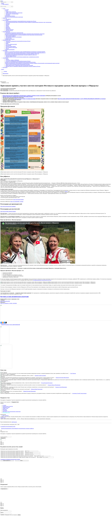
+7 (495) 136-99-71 (5, 415)
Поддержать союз (6, 412)
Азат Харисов (73, 373)
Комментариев (3, 323)
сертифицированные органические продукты (42, 280)
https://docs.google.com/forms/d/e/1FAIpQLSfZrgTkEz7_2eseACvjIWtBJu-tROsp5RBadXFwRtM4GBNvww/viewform (81, 98)
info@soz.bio (2, 417)
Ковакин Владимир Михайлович (62, 377)
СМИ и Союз (5, 408)
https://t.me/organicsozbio (5, 301)
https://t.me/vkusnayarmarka (18, 199)
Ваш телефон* (40, 457)
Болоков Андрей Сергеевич (40, 375)
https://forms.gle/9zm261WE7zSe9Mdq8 (8, 206)
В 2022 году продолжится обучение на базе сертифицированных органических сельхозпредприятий (25, 51)
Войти (21, 460)
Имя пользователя (4, 510)
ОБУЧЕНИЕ (5, 50)
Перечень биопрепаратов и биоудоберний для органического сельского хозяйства (17, 428)
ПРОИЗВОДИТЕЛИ (6, 31)
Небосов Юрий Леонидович (36, 389)
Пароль (1, 512)
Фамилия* (27, 452)
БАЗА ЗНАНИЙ (5, 20)
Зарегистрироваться (7, 460)
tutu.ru (66, 191)
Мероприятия (5, 73)
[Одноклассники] (3, 322)
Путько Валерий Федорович (46, 382)
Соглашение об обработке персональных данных (10, 459)
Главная (5, 71)
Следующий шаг (4, 488)
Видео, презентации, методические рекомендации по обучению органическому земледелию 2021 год (25, 52)
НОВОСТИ (5, 18)
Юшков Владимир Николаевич (29, 391)
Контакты (5, 409)
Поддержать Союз (15, 402)
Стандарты (5, 410)
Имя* (26, 451)
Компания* (27, 454)
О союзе (4, 405)
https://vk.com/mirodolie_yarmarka (16, 201)
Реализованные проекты (10, 15)
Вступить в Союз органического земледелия (14, 16)
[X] (6, 322)
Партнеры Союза (6, 407)
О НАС (4, 8)
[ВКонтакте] (1, 322)
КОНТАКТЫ (5, 67)
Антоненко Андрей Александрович (79, 393)
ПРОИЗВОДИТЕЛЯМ (6, 40)
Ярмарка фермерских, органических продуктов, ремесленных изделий (17, 96)
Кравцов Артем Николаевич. (61, 387)
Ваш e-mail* (36, 455)
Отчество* (27, 453)
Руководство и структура (8, 406)
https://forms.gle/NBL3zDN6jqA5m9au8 (8, 211)
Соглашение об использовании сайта (7, 426)
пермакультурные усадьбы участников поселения (24, 98)
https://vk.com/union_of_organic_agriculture (8, 303)
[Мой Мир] (4, 322)
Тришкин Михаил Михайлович (54, 384)
